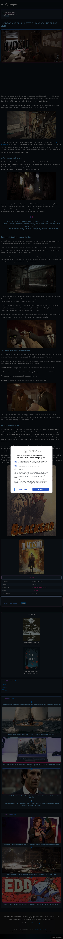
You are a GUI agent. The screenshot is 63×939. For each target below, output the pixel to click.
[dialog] (31, 469)
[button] (31, 469)
